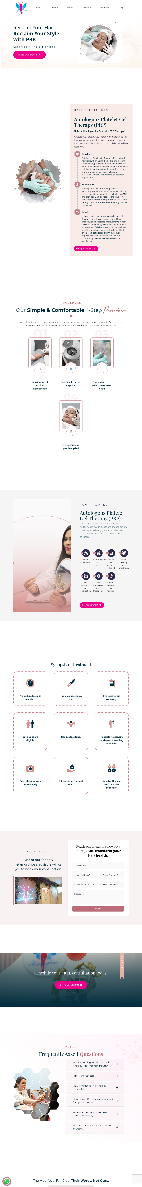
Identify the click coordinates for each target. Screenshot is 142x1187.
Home (38, 8)
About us (54, 8)
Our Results (105, 8)
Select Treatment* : (111, 884)
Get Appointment (84, 248)
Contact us (87, 8)
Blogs (121, 8)
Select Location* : (82, 884)
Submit (98, 909)
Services (70, 8)
